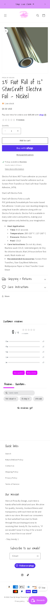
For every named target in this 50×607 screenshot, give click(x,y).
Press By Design (15, 597)
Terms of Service (12, 484)
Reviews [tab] (8, 384)
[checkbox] (38, 398)
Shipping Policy (11, 472)
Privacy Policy (11, 478)
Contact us (9, 466)
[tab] (20, 384)
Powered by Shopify (27, 597)
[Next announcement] (45, 4)
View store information (14, 169)
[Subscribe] (37, 556)
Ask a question (19, 373)
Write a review (31, 373)
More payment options (25, 155)
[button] (5, 15)
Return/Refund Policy (14, 459)
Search (8, 453)
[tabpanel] (25, 413)
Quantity (5, 125)
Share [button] (7, 296)
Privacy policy (19, 601)
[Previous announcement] (5, 4)
